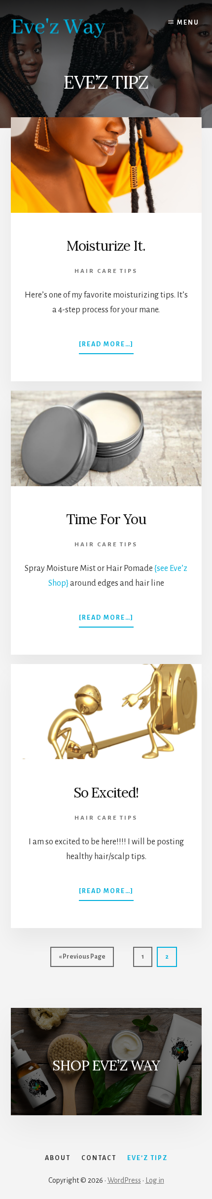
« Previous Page (82, 960)
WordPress (124, 1180)
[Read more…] (106, 347)
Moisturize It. (106, 246)
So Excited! (106, 792)
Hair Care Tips (106, 271)
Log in (154, 1180)
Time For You (106, 519)
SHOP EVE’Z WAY (106, 1065)
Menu (188, 22)
